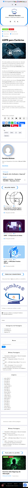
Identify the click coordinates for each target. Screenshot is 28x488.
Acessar (3, 320)
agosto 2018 (6, 398)
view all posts (5, 165)
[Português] (23, 1)
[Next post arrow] (24, 180)
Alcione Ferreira (14, 15)
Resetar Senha (9, 485)
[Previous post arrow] (24, 173)
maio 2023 (6, 381)
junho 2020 (6, 390)
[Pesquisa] (15, 21)
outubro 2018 (6, 395)
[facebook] (5, 118)
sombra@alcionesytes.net (7, 314)
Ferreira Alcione (6, 33)
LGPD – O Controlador (9, 365)
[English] (18, 1)
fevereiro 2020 (7, 392)
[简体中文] (16, 1)
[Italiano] (22, 1)
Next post (5, 177)
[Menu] (10, 21)
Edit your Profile (22, 161)
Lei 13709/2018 (17, 66)
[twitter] (8, 118)
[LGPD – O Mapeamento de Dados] (14, 226)
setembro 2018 (7, 397)
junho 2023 (6, 379)
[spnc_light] (17, 21)
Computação (6, 329)
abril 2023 (6, 383)
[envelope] (16, 118)
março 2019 (6, 393)
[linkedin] (12, 118)
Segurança (6, 332)
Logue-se (4, 485)
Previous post (5, 171)
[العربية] (14, 1)
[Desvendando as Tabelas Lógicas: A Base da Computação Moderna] (14, 198)
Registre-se (15, 485)
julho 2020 (6, 389)
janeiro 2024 (6, 378)
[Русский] (25, 1)
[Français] (19, 1)
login (12, 279)
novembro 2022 (7, 386)
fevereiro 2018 (7, 407)
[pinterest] (20, 118)
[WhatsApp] (24, 118)
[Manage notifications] (2, 485)
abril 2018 (6, 404)
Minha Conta (21, 485)
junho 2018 (6, 401)
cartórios (4, 31)
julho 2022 (6, 387)
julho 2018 (6, 400)
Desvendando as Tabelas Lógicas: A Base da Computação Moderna (13, 208)
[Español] (26, 1)
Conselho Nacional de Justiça (15, 72)
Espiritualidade (7, 330)
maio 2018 (6, 403)
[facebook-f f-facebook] (12, 5)
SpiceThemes (20, 487)
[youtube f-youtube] (16, 5)
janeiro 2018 (6, 409)
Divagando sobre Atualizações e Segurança (14, 174)
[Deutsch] (21, 1)
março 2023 (6, 384)
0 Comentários (6, 36)
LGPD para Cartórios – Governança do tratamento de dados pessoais (15, 474)
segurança (15, 31)
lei (10, 31)
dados (8, 31)
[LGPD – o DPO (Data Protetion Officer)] (14, 251)
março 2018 (6, 406)
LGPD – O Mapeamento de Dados (13, 235)
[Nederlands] (17, 1)
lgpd (12, 31)
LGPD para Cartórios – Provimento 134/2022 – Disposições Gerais (12, 180)
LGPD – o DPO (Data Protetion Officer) (12, 262)
